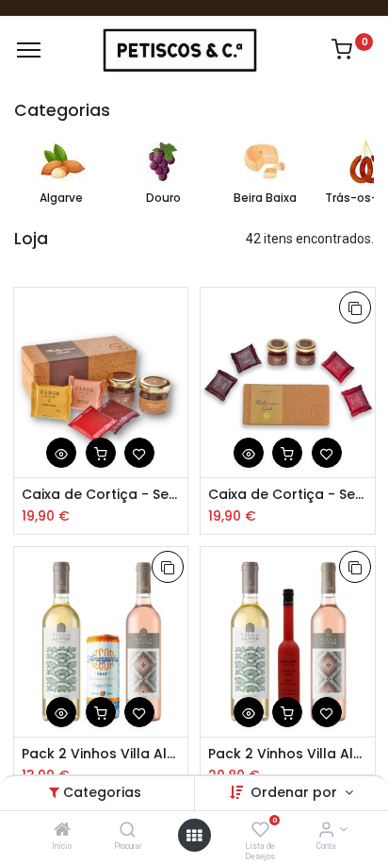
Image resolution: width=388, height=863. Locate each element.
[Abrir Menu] (194, 835)
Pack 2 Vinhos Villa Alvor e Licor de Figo (287, 754)
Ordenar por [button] (296, 792)
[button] (61, 453)
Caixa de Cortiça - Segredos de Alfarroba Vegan (287, 495)
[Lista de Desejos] (260, 830)
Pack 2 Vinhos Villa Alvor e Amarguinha (101, 754)
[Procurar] (128, 830)
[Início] (62, 830)
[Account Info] (326, 830)
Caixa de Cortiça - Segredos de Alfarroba (101, 495)
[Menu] (28, 50)
